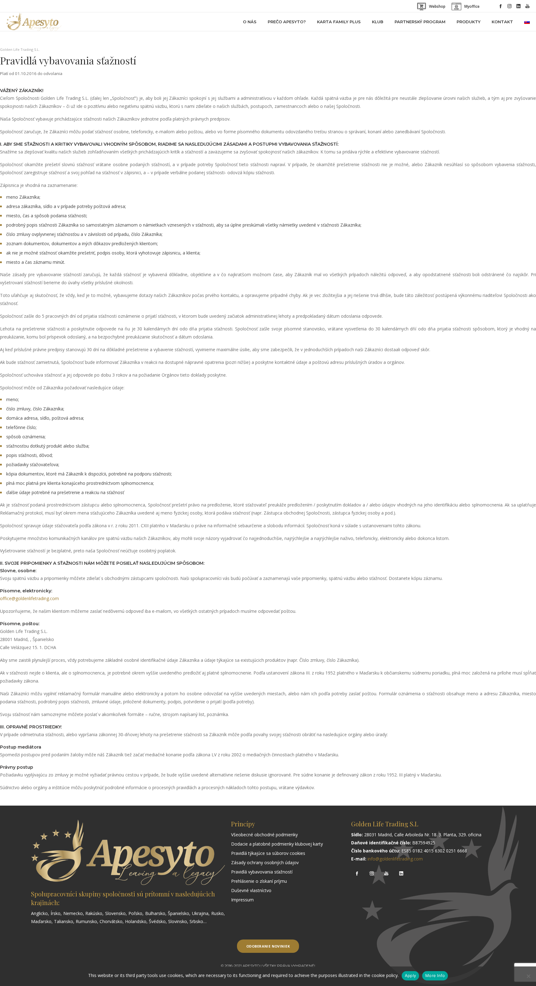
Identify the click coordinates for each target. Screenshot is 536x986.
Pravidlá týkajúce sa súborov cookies (268, 853)
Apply (410, 975)
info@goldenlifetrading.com (395, 859)
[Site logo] (33, 21)
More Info (435, 975)
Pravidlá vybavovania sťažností (262, 872)
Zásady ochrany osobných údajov (265, 862)
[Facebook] (500, 6)
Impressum (242, 900)
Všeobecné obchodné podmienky (264, 835)
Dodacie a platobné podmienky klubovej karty (277, 844)
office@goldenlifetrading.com (29, 598)
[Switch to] (527, 21)
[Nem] (528, 976)
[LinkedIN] (518, 6)
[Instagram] (509, 6)
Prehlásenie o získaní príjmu (259, 881)
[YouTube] (527, 6)
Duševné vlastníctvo (251, 890)
